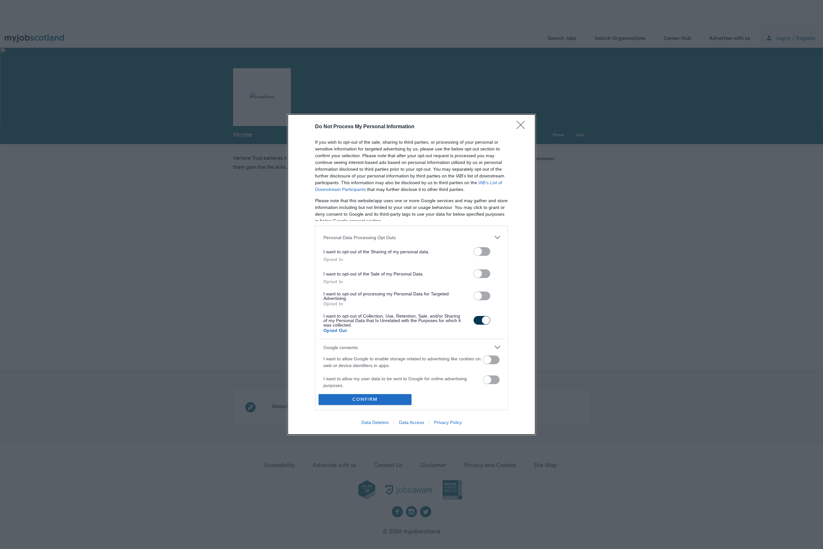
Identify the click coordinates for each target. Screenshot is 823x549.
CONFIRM (365, 399)
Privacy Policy (448, 422)
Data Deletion (375, 422)
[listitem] (411, 237)
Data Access (411, 422)
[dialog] (411, 274)
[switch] (482, 251)
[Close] (523, 127)
